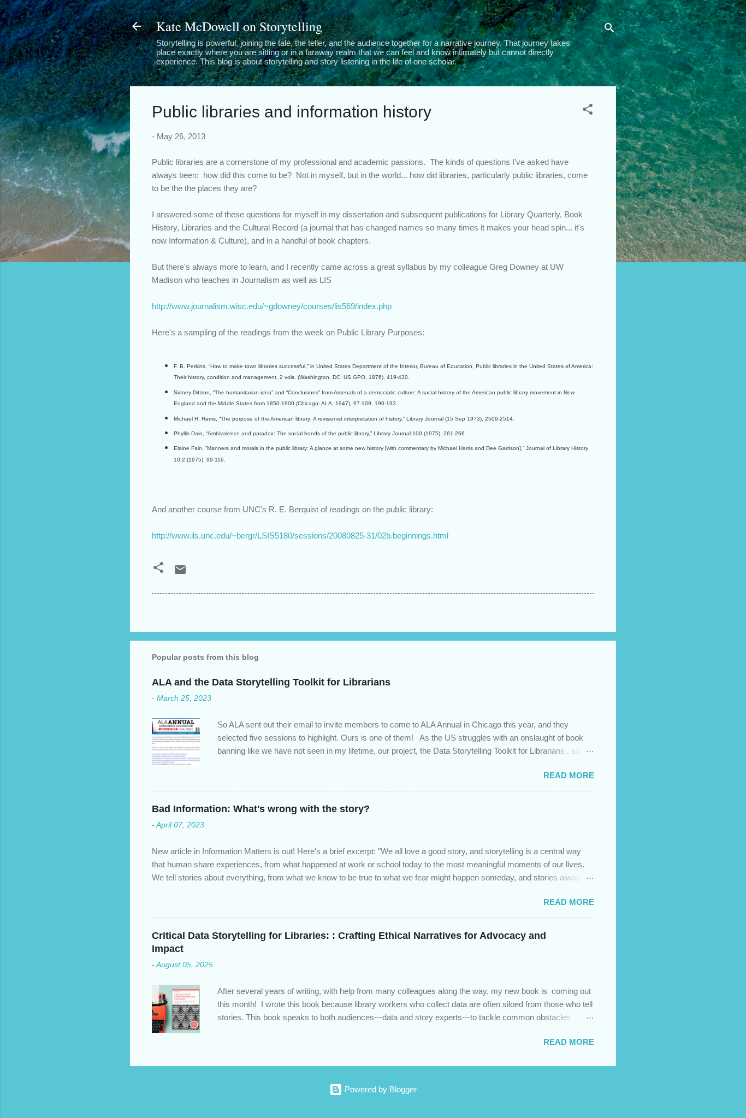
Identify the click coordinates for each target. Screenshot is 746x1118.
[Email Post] (180, 573)
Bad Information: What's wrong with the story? (261, 808)
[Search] (609, 29)
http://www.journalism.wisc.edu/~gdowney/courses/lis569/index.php (272, 306)
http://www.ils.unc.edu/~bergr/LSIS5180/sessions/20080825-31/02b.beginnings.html (300, 535)
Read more (568, 775)
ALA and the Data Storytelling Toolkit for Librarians (271, 682)
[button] (587, 111)
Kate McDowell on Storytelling (239, 26)
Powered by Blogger (379, 1089)
